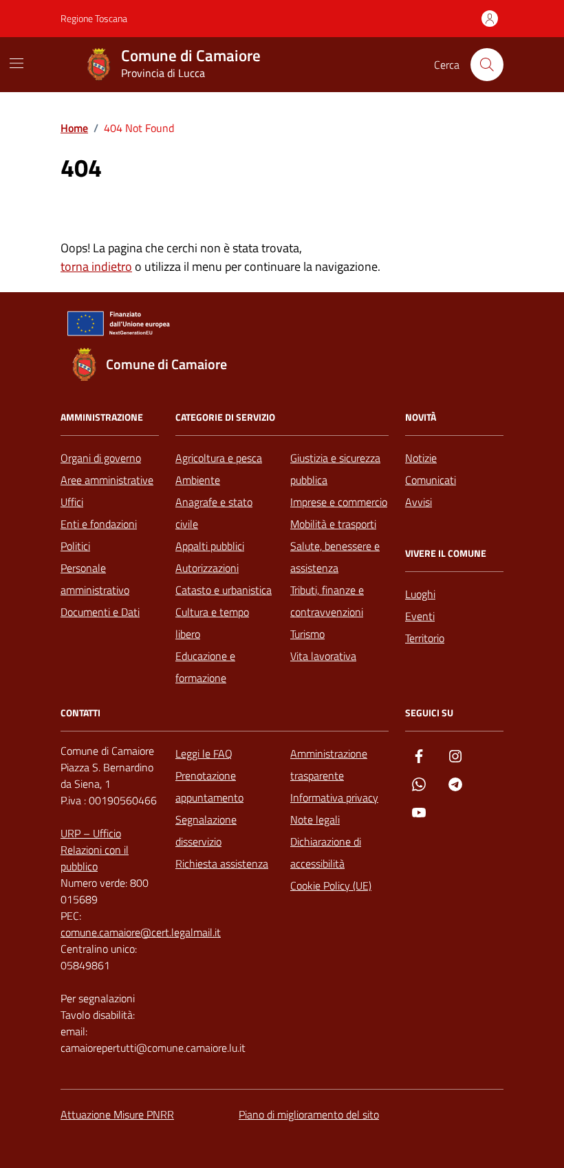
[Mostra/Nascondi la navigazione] (16, 63)
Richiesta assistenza (221, 863)
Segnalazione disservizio (206, 830)
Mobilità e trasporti (333, 524)
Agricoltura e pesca (218, 458)
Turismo (307, 634)
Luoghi (420, 594)
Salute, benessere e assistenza (335, 557)
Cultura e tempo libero (212, 623)
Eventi (420, 616)
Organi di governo (101, 458)
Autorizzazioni (207, 568)
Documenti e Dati (100, 612)
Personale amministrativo (95, 579)
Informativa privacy (334, 797)
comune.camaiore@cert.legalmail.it (141, 932)
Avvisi (418, 502)
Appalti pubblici (209, 546)
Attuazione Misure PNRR (117, 1114)
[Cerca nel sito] (486, 64)
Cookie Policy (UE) (330, 885)
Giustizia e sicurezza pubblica (335, 469)
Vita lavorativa (323, 656)
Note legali (315, 819)
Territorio (424, 638)
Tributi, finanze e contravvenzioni (327, 601)
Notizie (421, 458)
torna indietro (96, 266)
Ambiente (197, 480)
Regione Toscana (94, 18)
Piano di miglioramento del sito (309, 1114)
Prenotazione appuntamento (209, 786)
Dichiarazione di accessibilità (325, 852)
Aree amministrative (107, 480)
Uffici (72, 502)
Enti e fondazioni (99, 524)
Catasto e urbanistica (223, 590)
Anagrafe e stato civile (213, 513)
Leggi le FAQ (203, 753)
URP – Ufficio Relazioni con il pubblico (95, 849)
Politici (75, 546)
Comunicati (430, 480)
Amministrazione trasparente (328, 764)
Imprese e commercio (338, 502)
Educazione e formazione (205, 667)
